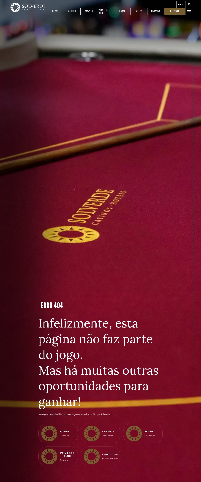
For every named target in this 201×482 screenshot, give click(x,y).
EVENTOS (89, 11)
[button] (188, 11)
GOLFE (139, 11)
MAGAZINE (155, 11)
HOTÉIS (55, 11)
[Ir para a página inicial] (28, 7)
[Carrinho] (188, 4)
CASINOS (72, 11)
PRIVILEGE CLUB (103, 11)
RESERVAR (174, 11)
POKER (122, 11)
